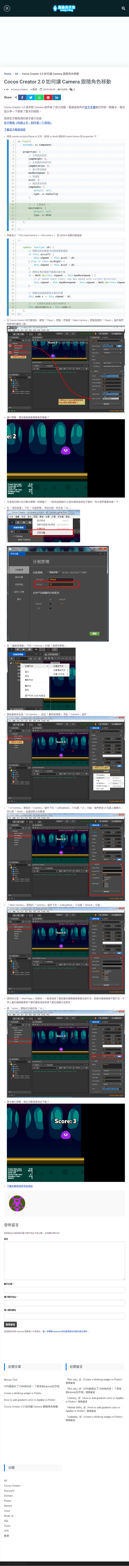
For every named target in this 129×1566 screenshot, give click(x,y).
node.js (8, 1515)
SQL (6, 1520)
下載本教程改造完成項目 (20, 1186)
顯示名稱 (8, 1284)
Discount (9, 1490)
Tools (7, 1525)
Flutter (7, 1500)
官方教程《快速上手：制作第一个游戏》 (28, 122)
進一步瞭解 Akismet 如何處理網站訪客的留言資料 (65, 1331)
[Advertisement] (64, 41)
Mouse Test (10, 1379)
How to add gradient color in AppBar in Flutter (29, 1399)
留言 (6, 1239)
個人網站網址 (10, 1310)
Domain (8, 1495)
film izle (72, 1379)
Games (8, 1505)
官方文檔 (90, 107)
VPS (6, 1530)
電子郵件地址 (10, 1297)
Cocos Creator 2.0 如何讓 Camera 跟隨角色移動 (31, 1406)
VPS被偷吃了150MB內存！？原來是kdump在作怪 (31, 1386)
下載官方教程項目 (15, 129)
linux (7, 1510)
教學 (34, 89)
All (7, 89)
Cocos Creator (20, 89)
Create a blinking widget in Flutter (22, 1393)
